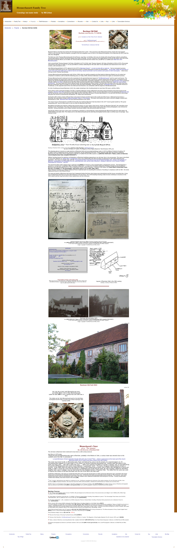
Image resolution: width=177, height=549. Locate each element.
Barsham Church (85, 68)
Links (156, 534)
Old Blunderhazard (89, 147)
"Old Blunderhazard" (92, 40)
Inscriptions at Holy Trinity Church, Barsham (92, 36)
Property (16, 28)
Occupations (68, 534)
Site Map (167, 534)
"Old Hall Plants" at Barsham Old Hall (90, 44)
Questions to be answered (122, 536)
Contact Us (137, 534)
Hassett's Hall (109, 84)
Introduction (8, 28)
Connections (86, 534)
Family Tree (28, 534)
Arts (126, 534)
